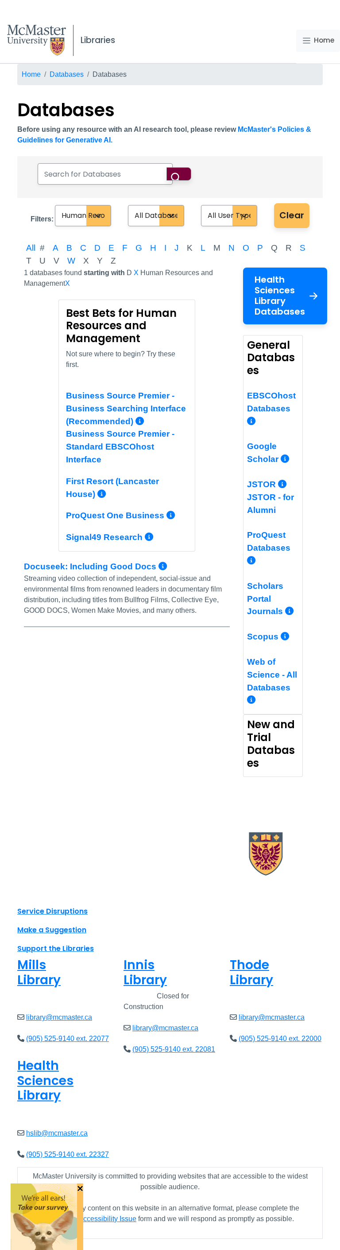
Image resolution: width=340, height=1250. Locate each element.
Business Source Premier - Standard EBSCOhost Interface (120, 446)
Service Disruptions (52, 911)
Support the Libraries (55, 948)
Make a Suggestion (51, 930)
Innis (145, 972)
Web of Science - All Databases (272, 674)
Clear (291, 215)
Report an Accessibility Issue (91, 1218)
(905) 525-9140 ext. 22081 (173, 1049)
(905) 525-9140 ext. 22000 (280, 1038)
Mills (39, 972)
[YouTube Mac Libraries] (58, 891)
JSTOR (262, 484)
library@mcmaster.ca (59, 1017)
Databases (67, 74)
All (30, 247)
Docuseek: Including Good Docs (91, 566)
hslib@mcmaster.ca (57, 1133)
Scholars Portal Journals (266, 598)
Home (324, 40)
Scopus (264, 636)
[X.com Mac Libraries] (35, 891)
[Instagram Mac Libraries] (46, 891)
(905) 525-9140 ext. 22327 (67, 1154)
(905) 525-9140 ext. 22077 (67, 1038)
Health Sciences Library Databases (280, 295)
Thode (251, 972)
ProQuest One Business (115, 515)
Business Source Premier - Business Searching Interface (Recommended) (126, 408)
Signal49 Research (104, 537)
